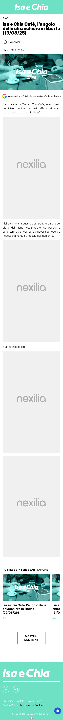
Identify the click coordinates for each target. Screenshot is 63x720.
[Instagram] (14, 687)
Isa (4, 618)
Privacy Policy (34, 701)
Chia (5, 50)
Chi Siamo (8, 701)
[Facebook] (4, 687)
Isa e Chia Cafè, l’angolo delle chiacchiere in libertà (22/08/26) (24, 608)
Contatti (20, 701)
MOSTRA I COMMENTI (31, 638)
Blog (5, 18)
